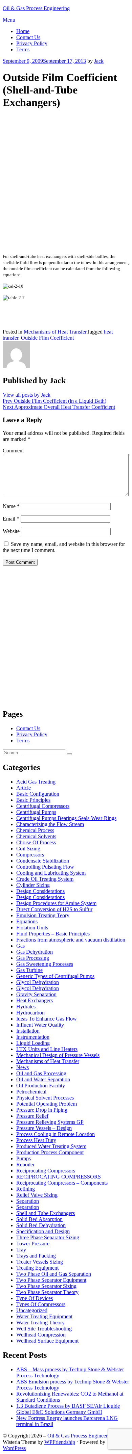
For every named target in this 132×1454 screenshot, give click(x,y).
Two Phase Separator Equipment (51, 1280)
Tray (21, 1249)
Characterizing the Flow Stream (50, 824)
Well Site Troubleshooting (44, 1328)
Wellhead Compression (41, 1335)
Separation (27, 1201)
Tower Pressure (32, 1243)
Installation (28, 1031)
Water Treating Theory (40, 1322)
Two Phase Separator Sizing (46, 1286)
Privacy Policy (31, 43)
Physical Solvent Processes (45, 1098)
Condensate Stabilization (42, 861)
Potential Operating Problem (46, 1104)
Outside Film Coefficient (47, 338)
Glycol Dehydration (37, 982)
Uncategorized (31, 1310)
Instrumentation (32, 1037)
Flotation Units (32, 927)
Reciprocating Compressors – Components (62, 1183)
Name (11, 506)
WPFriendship (59, 1442)
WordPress (14, 1448)
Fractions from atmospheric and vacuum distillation (70, 940)
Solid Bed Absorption (39, 1219)
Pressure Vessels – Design (44, 1128)
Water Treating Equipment (44, 1316)
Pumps (23, 1158)
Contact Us (28, 37)
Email (11, 519)
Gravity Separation (36, 994)
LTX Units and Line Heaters (47, 1049)
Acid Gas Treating (36, 782)
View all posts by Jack (26, 395)
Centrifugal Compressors (42, 806)
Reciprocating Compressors (45, 1170)
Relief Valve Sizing (37, 1195)
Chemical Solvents (36, 836)
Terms (22, 49)
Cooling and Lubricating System (51, 873)
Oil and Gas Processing (41, 1073)
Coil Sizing (28, 848)
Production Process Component (50, 1152)
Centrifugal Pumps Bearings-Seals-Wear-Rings (66, 818)
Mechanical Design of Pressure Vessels (58, 1055)
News (22, 1067)
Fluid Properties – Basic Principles (53, 933)
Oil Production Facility (40, 1085)
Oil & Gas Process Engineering (36, 8)
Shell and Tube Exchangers (45, 1213)
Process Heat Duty (36, 1140)
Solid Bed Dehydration (41, 1225)
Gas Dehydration (34, 952)
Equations (27, 921)
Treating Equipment (37, 1268)
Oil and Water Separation (43, 1079)
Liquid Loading (33, 1043)
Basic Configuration (37, 794)
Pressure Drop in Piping (41, 1110)
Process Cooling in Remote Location (55, 1134)
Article (23, 788)
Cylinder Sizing (33, 885)
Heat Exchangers (34, 1000)
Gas (20, 946)
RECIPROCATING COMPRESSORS (58, 1177)
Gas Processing (32, 958)
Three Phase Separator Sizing (47, 1237)
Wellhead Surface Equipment (47, 1341)
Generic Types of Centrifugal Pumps (55, 976)
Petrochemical (31, 1091)
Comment (13, 450)
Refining (25, 1189)
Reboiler (25, 1164)
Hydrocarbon (30, 1012)
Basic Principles (33, 800)
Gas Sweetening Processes (44, 964)
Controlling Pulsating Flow (45, 867)
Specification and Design (43, 1231)
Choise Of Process (36, 842)
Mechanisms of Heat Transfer (55, 332)
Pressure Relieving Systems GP (50, 1122)
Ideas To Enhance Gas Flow (46, 1019)
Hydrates (26, 1006)
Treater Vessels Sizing (39, 1262)
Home (22, 31)
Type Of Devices (34, 1298)
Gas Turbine (29, 970)
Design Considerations (40, 891)
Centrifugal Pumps (36, 812)
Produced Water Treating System (51, 1146)
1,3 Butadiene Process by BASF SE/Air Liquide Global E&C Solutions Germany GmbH (68, 1409)
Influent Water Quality (40, 1025)
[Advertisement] (66, 182)
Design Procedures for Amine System (56, 903)
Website (11, 531)
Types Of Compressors (40, 1304)
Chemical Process (35, 830)
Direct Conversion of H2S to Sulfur (54, 909)
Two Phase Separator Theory (47, 1292)
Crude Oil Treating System (44, 879)
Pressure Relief (32, 1116)
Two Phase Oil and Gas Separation (53, 1274)
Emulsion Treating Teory (42, 915)
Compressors (30, 854)
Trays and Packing (36, 1256)
